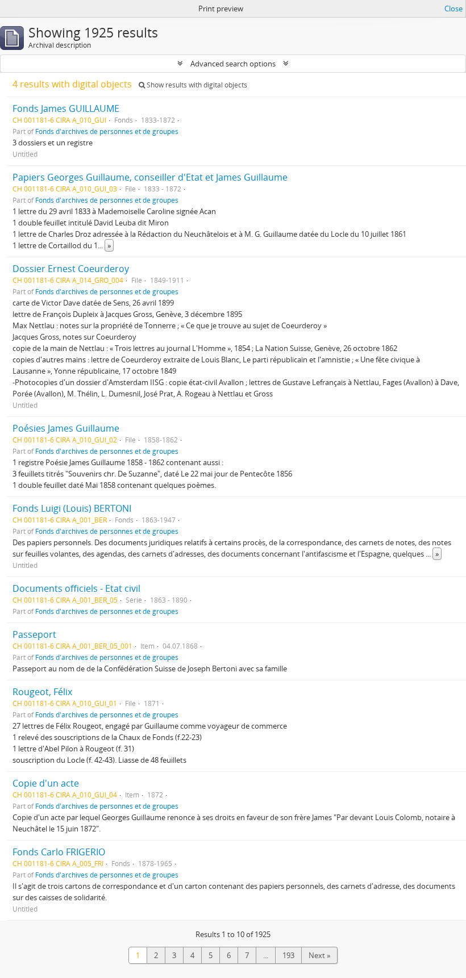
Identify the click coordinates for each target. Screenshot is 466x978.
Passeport (34, 634)
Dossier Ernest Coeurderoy (71, 268)
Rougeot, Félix (42, 692)
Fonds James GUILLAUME (66, 108)
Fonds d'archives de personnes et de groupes (106, 131)
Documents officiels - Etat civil (76, 588)
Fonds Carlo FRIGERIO (59, 852)
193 (288, 955)
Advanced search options (233, 63)
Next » (319, 955)
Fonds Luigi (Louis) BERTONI (72, 508)
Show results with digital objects (196, 85)
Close (453, 8)
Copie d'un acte (46, 783)
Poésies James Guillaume (66, 428)
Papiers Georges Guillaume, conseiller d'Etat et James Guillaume (150, 177)
